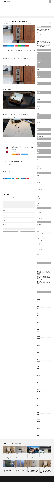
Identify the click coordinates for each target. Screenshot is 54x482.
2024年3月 (38, 322)
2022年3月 (38, 375)
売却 (38, 254)
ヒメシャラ (39, 166)
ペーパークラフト (40, 106)
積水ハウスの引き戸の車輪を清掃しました (20, 16)
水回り (39, 196)
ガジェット (39, 60)
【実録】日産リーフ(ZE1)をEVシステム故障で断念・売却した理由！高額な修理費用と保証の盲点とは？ (43, 42)
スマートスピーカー (40, 71)
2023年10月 (39, 331)
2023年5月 (38, 343)
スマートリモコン (40, 74)
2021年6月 (38, 396)
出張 (38, 129)
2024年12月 (39, 308)
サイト (4, 220)
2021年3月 (38, 403)
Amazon (13, 154)
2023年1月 (38, 352)
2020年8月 (38, 419)
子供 (38, 184)
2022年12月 (39, 354)
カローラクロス (40, 226)
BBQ (38, 175)
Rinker (15, 149)
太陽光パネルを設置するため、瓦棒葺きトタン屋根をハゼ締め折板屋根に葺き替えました (33, 456)
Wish (39, 219)
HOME (4, 16)
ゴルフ (39, 67)
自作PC (39, 99)
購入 (39, 244)
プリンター (39, 97)
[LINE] (19, 46)
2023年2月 (38, 350)
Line (38, 55)
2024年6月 (38, 315)
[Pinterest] (27, 46)
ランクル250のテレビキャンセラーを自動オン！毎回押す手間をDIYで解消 (43, 30)
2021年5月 (38, 398)
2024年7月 (38, 313)
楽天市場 (18, 154)
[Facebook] (5, 46)
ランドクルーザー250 (41, 238)
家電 (38, 138)
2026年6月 (38, 297)
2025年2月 (38, 306)
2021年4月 (38, 400)
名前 (4, 210)
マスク (39, 122)
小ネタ (39, 143)
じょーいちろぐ (6, 1)
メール (4, 215)
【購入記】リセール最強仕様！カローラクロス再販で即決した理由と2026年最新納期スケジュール (44, 38)
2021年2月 (38, 405)
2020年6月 (38, 423)
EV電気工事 (39, 224)
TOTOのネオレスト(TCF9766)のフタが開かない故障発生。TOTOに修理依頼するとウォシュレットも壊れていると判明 (9, 457)
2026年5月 (38, 299)
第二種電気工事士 (40, 136)
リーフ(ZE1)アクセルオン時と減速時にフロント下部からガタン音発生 (43, 46)
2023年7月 (38, 338)
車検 (38, 259)
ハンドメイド (40, 101)
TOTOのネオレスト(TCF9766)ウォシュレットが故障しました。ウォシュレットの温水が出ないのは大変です (45, 471)
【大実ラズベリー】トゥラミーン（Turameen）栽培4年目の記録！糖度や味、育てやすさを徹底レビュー (43, 33)
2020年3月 (38, 430)
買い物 (39, 207)
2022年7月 (38, 366)
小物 (38, 90)
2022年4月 (38, 373)
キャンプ (39, 177)
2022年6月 (38, 368)
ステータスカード (40, 180)
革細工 (39, 113)
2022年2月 (38, 377)
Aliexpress (40, 218)
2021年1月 (38, 407)
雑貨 (38, 203)
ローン (39, 182)
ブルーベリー (40, 168)
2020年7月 (38, 421)
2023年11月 (39, 329)
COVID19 (39, 120)
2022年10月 (39, 359)
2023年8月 (38, 336)
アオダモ (39, 159)
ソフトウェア (40, 94)
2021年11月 (39, 384)
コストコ (40, 213)
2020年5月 (38, 426)
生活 (7, 16)
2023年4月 (38, 345)
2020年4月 (38, 428)
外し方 (23, 23)
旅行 (38, 152)
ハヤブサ (39, 85)
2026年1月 (38, 301)
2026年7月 (38, 294)
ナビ (39, 250)
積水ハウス (28, 23)
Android (39, 78)
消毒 (38, 124)
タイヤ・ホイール (40, 233)
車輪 (30, 23)
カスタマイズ (40, 62)
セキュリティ (40, 231)
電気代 (39, 205)
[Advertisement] (27, 9)
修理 (38, 69)
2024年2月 (38, 324)
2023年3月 (38, 347)
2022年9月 (38, 361)
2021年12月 (39, 382)
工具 (38, 145)
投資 (38, 150)
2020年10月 (39, 414)
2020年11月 (39, 412)
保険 (38, 115)
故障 (39, 252)
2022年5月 (38, 370)
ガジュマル (39, 161)
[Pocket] (16, 46)
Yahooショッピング (24, 154)
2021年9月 (38, 389)
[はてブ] (12, 46)
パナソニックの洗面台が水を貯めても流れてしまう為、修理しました (21, 456)
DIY (38, 53)
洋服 (38, 200)
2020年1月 (38, 435)
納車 (39, 243)
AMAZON (40, 212)
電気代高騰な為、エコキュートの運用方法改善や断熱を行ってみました (9, 470)
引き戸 (25, 23)
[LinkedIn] (23, 46)
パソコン (39, 92)
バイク (39, 83)
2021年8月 (38, 391)
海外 (38, 131)
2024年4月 (38, 320)
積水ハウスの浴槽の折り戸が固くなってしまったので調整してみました (21, 470)
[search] (50, 23)
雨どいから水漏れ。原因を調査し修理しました (45, 455)
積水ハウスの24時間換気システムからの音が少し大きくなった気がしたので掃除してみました (33, 470)
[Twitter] (9, 46)
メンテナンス (12, 16)
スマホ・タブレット (40, 76)
